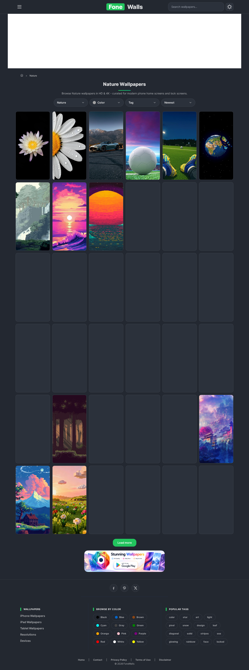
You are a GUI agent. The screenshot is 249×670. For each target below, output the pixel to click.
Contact (97, 659)
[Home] (21, 75)
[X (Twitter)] (135, 588)
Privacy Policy (119, 659)
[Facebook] (113, 588)
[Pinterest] (124, 588)
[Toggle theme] (229, 7)
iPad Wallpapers (31, 622)
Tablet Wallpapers (32, 628)
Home (81, 659)
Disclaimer (165, 659)
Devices (25, 640)
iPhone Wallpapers (32, 615)
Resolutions (28, 634)
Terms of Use (143, 659)
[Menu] (19, 7)
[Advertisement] (124, 41)
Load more (124, 542)
